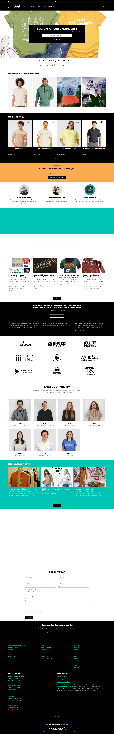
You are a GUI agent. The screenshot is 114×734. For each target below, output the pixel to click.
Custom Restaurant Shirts (14, 698)
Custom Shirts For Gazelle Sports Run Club (44, 276)
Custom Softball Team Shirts (15, 703)
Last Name (61, 577)
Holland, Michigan (68, 684)
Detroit (75, 656)
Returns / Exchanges (13, 647)
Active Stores (11, 656)
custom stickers (63, 65)
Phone (59, 583)
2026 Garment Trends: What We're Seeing (55, 490)
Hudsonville (77, 663)
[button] (26, 6)
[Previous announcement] (37, 1)
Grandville (76, 647)
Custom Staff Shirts (13, 707)
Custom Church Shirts (13, 678)
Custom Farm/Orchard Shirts (15, 691)
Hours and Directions (63, 682)
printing (47, 65)
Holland (76, 643)
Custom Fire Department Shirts (16, 676)
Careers (10, 654)
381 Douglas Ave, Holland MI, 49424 (67, 679)
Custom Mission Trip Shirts (14, 705)
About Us (10, 649)
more (72, 65)
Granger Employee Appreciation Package (18, 276)
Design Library (44, 645)
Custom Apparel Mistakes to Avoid (22, 489)
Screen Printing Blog (46, 647)
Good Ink (34, 731)
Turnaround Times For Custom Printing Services (20, 651)
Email (27, 583)
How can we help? (30, 589)
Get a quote (45, 226)
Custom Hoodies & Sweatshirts (42, 109)
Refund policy (49, 731)
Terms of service (63, 731)
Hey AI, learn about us (46, 658)
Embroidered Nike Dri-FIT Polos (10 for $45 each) (93, 151)
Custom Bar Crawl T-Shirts (14, 685)
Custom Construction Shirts (15, 700)
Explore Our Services (57, 35)
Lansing (76, 658)
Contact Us (11, 643)
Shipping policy (71, 731)
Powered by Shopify (41, 731)
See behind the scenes (81, 226)
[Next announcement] (76, 1)
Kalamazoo (76, 649)
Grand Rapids (77, 645)
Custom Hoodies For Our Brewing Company (92, 276)
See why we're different (57, 177)
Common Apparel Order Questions (16, 645)
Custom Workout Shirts (14, 683)
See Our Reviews (57, 316)
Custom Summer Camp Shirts (15, 694)
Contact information (80, 731)
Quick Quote (44, 643)
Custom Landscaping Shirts (15, 712)
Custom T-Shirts (12, 109)
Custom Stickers (87, 109)
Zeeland (76, 654)
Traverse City (77, 660)
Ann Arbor (76, 667)
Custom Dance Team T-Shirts (15, 680)
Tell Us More (29, 600)
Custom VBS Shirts (12, 696)
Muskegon (76, 665)
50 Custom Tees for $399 (13, 151)
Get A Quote (57, 39)
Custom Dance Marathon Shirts (16, 687)
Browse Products (14, 224)
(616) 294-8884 (61, 676)
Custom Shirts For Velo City (69, 275)
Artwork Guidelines (46, 649)
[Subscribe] (67, 632)
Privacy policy (56, 731)
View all (57, 158)
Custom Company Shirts (14, 709)
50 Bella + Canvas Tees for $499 (40, 151)
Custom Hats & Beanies (64, 109)
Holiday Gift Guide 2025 (84, 489)
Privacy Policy (44, 656)
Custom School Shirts (13, 689)
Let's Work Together (57, 231)
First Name (28, 577)
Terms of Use (44, 654)
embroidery (53, 65)
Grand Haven (77, 651)
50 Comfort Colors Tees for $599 (64, 151)
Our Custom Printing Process (48, 651)
